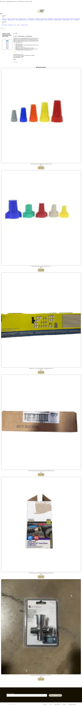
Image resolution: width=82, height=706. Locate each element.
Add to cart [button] (41, 167)
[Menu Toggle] (1, 13)
